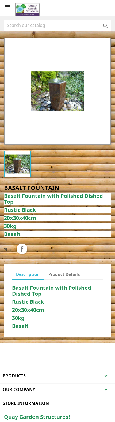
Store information (26, 403)
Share (22, 249)
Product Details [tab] (64, 274)
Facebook (9, 350)
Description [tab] (28, 274)
